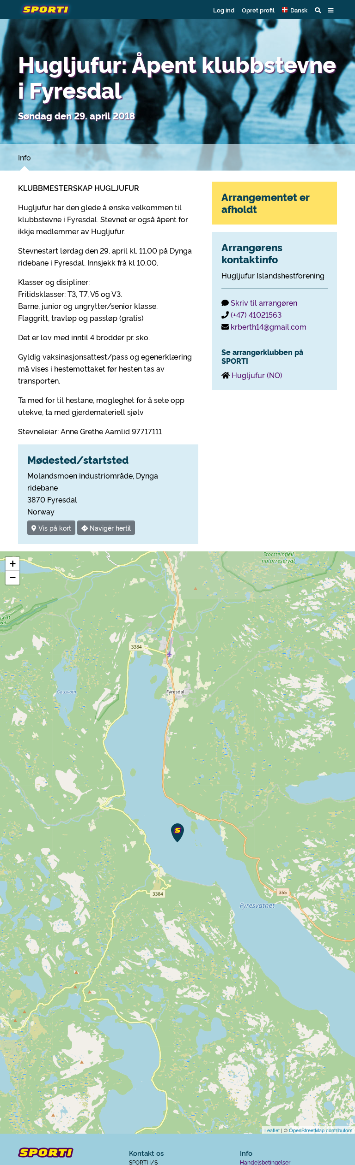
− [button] (13, 577)
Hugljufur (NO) (257, 375)
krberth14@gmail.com (268, 326)
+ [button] (13, 563)
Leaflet (272, 1130)
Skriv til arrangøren (264, 302)
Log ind (223, 10)
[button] (294, 10)
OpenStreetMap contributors (321, 1130)
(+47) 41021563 (256, 314)
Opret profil (258, 10)
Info (24, 157)
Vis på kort (54, 527)
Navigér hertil (109, 527)
